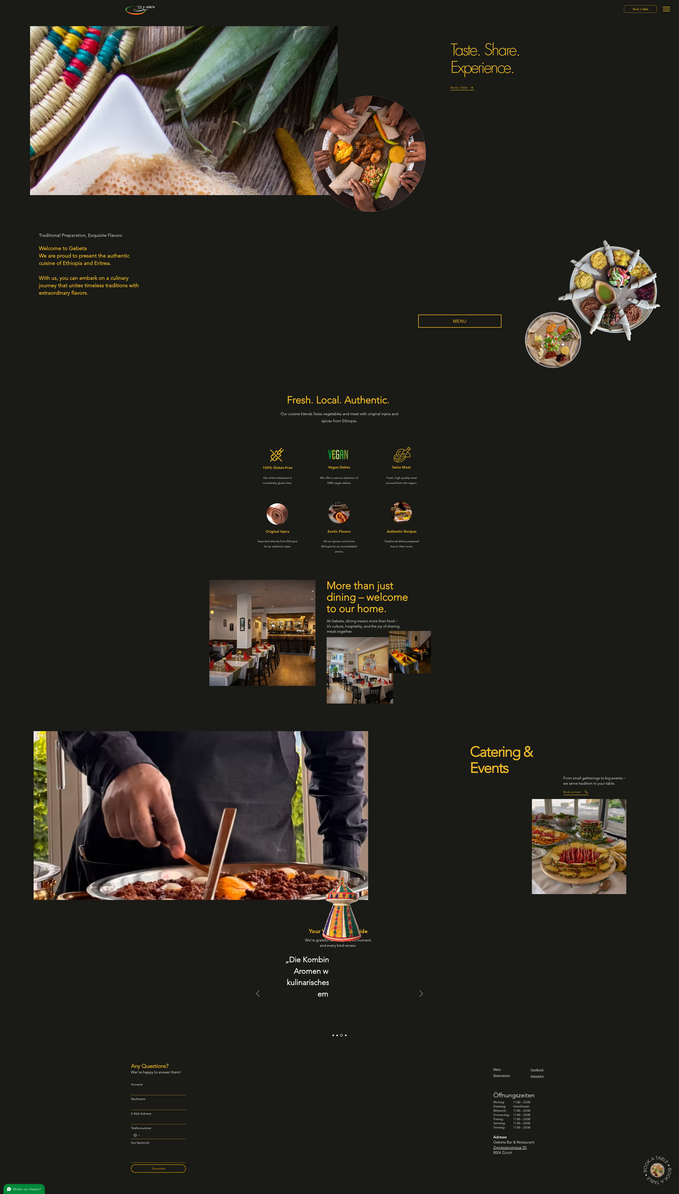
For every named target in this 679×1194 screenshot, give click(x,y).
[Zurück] (257, 993)
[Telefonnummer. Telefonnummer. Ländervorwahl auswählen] (136, 1135)
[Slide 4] (345, 1035)
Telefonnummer (141, 1128)
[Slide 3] (341, 1035)
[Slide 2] (337, 1035)
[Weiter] (421, 993)
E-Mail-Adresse (141, 1113)
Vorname (137, 1084)
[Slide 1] (333, 1035)
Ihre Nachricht (140, 1143)
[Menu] (666, 9)
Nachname (138, 1099)
